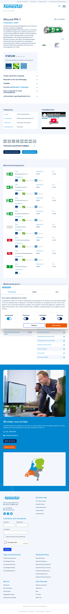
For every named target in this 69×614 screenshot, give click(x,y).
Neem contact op (10, 441)
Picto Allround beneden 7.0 (22, 213)
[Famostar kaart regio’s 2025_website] (34, 469)
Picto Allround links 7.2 (21, 187)
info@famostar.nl (11, 435)
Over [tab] (57, 292)
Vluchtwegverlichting (9, 561)
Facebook (8, 513)
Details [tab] (34, 292)
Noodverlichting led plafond (43, 564)
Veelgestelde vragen (8, 594)
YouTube (11, 513)
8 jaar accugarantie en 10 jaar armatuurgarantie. (12, 91)
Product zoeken (42, 501)
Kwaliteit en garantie (22, 1)
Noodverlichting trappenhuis (43, 577)
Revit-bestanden (7, 588)
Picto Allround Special (21, 266)
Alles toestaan (56, 325)
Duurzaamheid (40, 513)
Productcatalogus (42, 349)
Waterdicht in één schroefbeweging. (15, 79)
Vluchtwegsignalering (9, 570)
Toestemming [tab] (12, 292)
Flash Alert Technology (20, 87)
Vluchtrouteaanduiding (9, 558)
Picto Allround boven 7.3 (21, 174)
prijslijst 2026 (40, 353)
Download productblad (12, 152)
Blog (37, 591)
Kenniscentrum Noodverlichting (57, 1)
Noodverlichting (40, 504)
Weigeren (34, 325)
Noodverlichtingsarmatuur (43, 570)
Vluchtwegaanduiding (9, 567)
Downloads (6, 585)
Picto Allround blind (20, 227)
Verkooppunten (43, 1)
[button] (59, 19)
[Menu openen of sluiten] (64, 6)
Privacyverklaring (23, 611)
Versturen (7, 549)
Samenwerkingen (40, 611)
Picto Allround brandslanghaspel (23, 253)
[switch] (26, 318)
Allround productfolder (43, 332)
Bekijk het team (9, 447)
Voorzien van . (16, 87)
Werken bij (38, 597)
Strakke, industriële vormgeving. (13, 76)
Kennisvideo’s (7, 591)
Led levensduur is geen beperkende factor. (17, 96)
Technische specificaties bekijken (16, 146)
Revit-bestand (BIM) (42, 357)
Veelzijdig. (6, 83)
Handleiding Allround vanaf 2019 (46, 340)
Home (4, 10)
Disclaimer (31, 611)
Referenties (33, 1)
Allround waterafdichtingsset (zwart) (12, 333)
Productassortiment (41, 507)
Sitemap (48, 611)
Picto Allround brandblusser (22, 240)
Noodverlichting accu (41, 561)
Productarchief (40, 510)
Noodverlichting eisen (41, 574)
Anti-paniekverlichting (9, 564)
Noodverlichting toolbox (9, 597)
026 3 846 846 (10, 432)
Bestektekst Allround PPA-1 (44, 344)
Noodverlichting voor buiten (43, 567)
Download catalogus (30, 152)
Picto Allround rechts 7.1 (21, 200)
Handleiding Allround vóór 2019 (45, 336)
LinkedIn (4, 513)
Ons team (38, 594)
